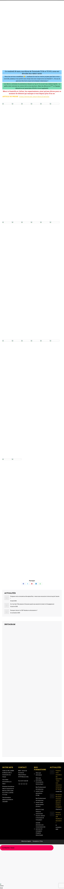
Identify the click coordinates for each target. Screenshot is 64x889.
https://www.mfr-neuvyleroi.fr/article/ (34, 96)
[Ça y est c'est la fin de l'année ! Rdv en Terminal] (51, 644)
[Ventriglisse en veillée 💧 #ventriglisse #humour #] (32, 653)
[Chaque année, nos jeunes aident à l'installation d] (32, 745)
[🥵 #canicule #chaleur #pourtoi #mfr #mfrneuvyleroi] (32, 643)
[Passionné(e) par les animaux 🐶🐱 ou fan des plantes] (32, 701)
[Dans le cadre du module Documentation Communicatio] (13, 746)
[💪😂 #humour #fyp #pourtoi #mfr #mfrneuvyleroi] (51, 630)
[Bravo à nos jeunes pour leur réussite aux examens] (32, 633)
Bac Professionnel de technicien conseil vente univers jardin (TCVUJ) (41, 802)
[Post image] (6, 597)
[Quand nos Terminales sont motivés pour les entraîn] (51, 657)
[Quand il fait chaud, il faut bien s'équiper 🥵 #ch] (13, 654)
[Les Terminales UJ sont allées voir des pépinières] (51, 743)
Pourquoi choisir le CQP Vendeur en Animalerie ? (23, 610)
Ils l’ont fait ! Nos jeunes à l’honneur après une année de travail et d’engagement (32, 604)
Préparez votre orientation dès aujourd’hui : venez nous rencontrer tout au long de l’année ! (34, 597)
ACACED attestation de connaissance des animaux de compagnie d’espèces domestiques (40, 829)
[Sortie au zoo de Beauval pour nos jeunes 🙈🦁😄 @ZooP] (13, 645)
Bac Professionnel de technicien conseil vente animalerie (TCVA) (41, 791)
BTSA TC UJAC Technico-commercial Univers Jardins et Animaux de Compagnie (40, 814)
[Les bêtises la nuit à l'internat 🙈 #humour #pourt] (51, 668)
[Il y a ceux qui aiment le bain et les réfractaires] (13, 669)
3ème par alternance (39, 774)
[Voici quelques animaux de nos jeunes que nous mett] (13, 634)
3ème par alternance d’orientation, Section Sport (39, 781)
